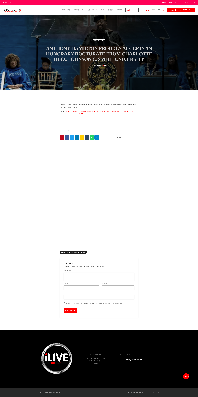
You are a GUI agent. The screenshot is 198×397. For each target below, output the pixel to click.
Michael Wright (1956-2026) (114, 207)
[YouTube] (185, 2)
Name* (66, 283)
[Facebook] (194, 2)
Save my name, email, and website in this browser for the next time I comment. (94, 303)
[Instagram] (192, 2)
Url (65, 293)
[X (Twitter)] (187, 2)
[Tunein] (151, 392)
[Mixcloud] (190, 2)
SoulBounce (83, 114)
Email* (104, 283)
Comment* (67, 270)
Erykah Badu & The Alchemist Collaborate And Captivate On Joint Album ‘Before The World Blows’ (76, 209)
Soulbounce (99, 40)
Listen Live (150, 10)
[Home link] (13, 10)
